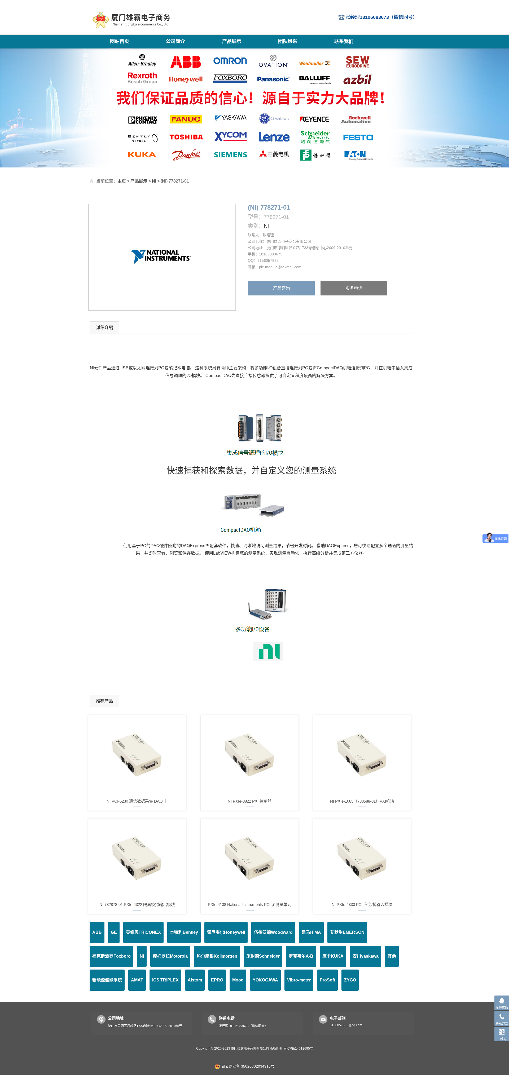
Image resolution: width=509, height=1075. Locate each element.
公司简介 (175, 41)
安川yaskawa (366, 956)
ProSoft (327, 980)
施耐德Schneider (263, 956)
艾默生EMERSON (347, 932)
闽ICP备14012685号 (298, 1048)
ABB (97, 932)
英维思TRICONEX (143, 932)
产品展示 (231, 41)
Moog (238, 980)
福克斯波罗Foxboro (111, 956)
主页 (121, 181)
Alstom (195, 980)
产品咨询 (281, 288)
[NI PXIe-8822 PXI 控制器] (250, 755)
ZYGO (350, 980)
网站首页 (119, 41)
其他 (392, 956)
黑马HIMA (311, 932)
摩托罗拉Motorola (170, 956)
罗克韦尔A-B (301, 956)
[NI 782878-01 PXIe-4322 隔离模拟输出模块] (137, 858)
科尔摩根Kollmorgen (217, 956)
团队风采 (287, 41)
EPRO (217, 980)
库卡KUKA (333, 956)
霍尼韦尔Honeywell (226, 932)
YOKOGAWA (265, 980)
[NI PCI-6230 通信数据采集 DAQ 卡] (137, 755)
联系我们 (343, 41)
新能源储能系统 (107, 980)
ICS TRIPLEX (165, 980)
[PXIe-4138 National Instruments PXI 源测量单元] (250, 858)
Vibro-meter (299, 980)
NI (154, 181)
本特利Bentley (184, 932)
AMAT (137, 980)
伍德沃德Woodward (273, 932)
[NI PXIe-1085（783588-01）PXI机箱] (362, 755)
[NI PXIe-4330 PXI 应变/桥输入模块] (362, 858)
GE (114, 932)
